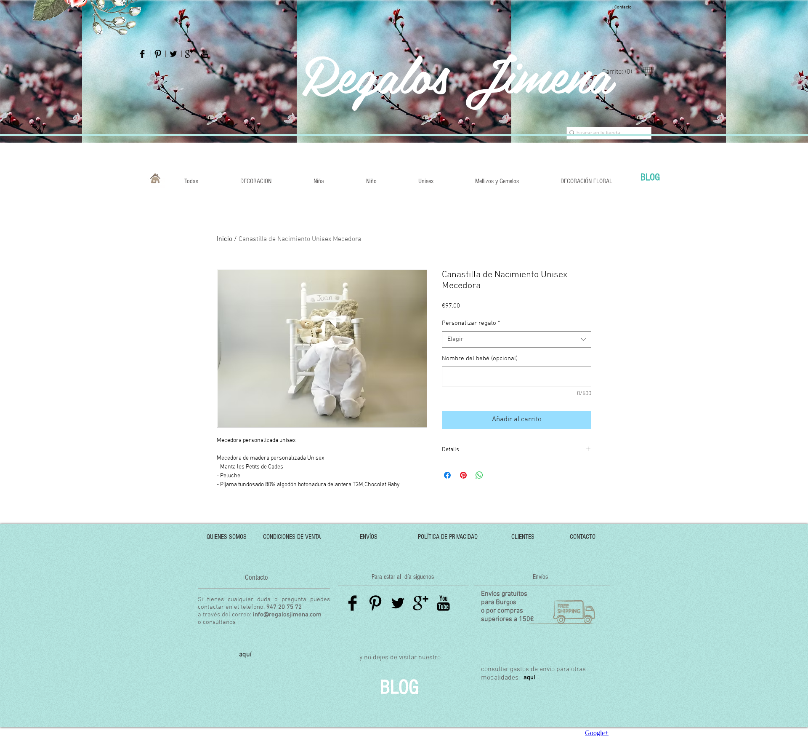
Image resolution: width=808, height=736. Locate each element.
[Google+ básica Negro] (189, 54)
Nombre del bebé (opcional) (480, 358)
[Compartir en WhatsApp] (479, 475)
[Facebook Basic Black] (352, 603)
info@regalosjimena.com (287, 614)
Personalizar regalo (471, 323)
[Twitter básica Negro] (173, 54)
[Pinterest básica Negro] (158, 54)
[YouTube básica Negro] (204, 54)
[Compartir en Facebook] (447, 475)
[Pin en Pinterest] (463, 475)
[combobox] (516, 339)
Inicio (224, 239)
